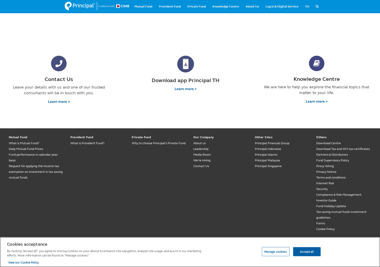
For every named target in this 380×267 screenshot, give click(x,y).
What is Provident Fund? (87, 143)
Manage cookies (275, 251)
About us (199, 143)
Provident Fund (170, 6)
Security (322, 189)
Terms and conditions (331, 177)
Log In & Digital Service (281, 6)
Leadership (200, 149)
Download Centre (328, 143)
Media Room (202, 155)
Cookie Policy (325, 229)
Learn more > (59, 101)
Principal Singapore (268, 166)
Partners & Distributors (332, 155)
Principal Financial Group (272, 143)
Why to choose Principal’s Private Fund (159, 143)
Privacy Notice (326, 172)
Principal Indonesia (268, 149)
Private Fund (196, 6)
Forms (320, 223)
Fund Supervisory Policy (332, 160)
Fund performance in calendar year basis (33, 157)
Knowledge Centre (225, 6)
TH (307, 6)
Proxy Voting (325, 166)
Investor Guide (326, 200)
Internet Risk (325, 183)
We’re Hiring (201, 160)
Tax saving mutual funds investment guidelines (341, 214)
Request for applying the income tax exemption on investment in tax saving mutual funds (36, 171)
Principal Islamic (266, 155)
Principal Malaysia (267, 160)
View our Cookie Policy (23, 262)
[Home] (97, 6)
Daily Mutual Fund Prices (26, 149)
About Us (252, 6)
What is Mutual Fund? (24, 143)
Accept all (306, 251)
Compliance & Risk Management (339, 195)
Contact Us (201, 166)
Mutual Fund (143, 6)
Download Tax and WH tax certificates (343, 149)
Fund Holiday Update (331, 206)
